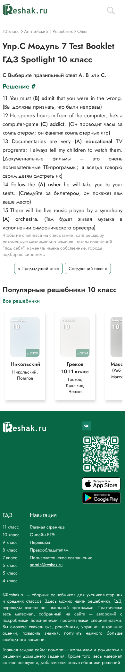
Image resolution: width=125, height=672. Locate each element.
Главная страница (47, 527)
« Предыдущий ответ (38, 268)
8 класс (10, 550)
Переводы (40, 542)
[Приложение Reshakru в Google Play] (101, 502)
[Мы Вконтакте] (86, 425)
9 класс (10, 542)
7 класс (10, 557)
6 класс (10, 565)
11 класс (11, 527)
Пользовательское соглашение (61, 557)
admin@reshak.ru (46, 564)
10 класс (11, 534)
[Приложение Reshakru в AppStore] (101, 488)
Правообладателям (49, 550)
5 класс (10, 573)
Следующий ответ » (88, 268)
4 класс (10, 580)
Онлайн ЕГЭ (42, 534)
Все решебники (21, 300)
